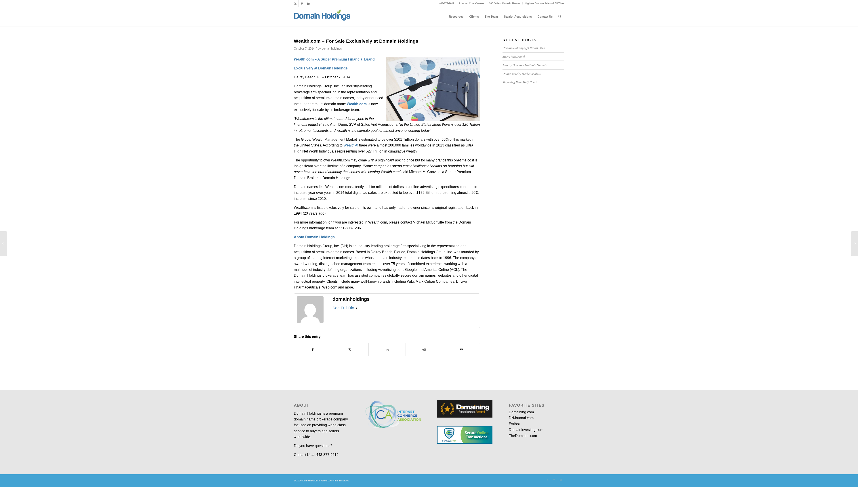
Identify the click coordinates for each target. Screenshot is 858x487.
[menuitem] (471, 3)
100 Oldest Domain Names (504, 3)
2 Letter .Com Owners (471, 3)
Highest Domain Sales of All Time (544, 3)
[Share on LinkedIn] (387, 349)
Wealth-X (350, 145)
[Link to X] (295, 3)
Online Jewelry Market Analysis (522, 73)
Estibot (514, 424)
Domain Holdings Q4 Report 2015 (524, 48)
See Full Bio (343, 308)
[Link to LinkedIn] (308, 3)
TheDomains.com (523, 436)
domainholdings (332, 48)
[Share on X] (349, 349)
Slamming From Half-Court (520, 82)
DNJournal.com (521, 418)
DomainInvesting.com (526, 430)
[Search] (559, 17)
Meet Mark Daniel (514, 56)
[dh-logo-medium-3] (322, 17)
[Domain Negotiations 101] (3, 243)
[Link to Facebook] (302, 3)
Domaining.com (521, 412)
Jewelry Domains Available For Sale (525, 65)
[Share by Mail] (461, 349)
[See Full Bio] (357, 308)
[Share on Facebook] (312, 349)
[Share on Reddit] (424, 349)
